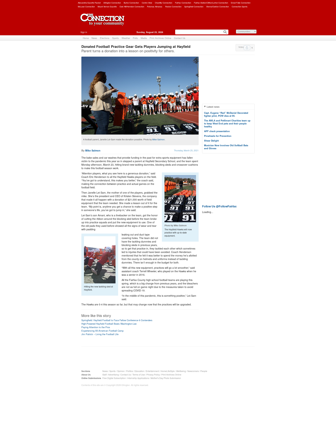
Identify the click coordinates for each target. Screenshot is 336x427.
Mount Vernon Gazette (107, 6)
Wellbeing (181, 371)
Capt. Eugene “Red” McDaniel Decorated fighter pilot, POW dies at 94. (226, 114)
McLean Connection (86, 6)
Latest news (213, 106)
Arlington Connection (112, 2)
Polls (135, 38)
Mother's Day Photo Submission (166, 378)
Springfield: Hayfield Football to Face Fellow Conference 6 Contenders (116, 320)
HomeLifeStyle (168, 371)
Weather (126, 38)
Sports (115, 38)
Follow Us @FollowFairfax (219, 206)
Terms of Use (138, 374)
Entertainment (152, 371)
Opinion (121, 371)
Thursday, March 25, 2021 (186, 150)
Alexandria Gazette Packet (89, 2)
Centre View (147, 2)
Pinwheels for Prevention (217, 135)
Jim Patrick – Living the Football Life (99, 334)
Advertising (113, 374)
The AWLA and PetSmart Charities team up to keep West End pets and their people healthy (227, 123)
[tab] (228, 106)
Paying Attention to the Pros (95, 327)
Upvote (247, 47)
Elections (104, 38)
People (203, 371)
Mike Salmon (158, 139)
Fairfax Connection (183, 2)
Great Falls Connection (240, 2)
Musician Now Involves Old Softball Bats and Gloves (226, 147)
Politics (129, 371)
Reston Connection (173, 6)
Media (144, 38)
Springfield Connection (193, 6)
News (94, 38)
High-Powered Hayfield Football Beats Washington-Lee (108, 323)
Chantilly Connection (163, 2)
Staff (104, 374)
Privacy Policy (153, 374)
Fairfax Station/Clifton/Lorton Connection (211, 2)
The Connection (102, 22)
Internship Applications (138, 378)
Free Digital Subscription (114, 378)
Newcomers (193, 371)
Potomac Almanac (154, 6)
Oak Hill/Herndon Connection (132, 6)
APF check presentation (217, 131)
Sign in (83, 32)
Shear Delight (211, 140)
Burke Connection (131, 2)
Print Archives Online (160, 38)
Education (139, 371)
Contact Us (179, 38)
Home (86, 38)
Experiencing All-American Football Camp (102, 330)
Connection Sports (239, 6)
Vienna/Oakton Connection (217, 6)
